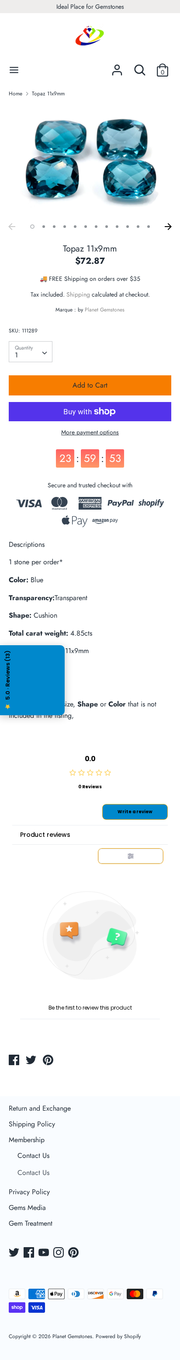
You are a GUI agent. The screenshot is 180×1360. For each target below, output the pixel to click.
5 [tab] (75, 226)
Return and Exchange (40, 1108)
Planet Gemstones (105, 310)
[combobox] (30, 351)
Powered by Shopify (118, 1336)
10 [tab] (127, 226)
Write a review (135, 811)
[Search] (140, 67)
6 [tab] (85, 226)
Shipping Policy (32, 1124)
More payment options (90, 432)
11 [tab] (138, 226)
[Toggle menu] (14, 70)
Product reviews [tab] (45, 834)
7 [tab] (96, 226)
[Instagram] (59, 1253)
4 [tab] (64, 226)
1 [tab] (32, 226)
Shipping (78, 294)
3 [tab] (54, 226)
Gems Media (27, 1208)
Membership (27, 1140)
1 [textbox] (16, 355)
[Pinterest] (74, 1253)
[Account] (117, 67)
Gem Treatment (30, 1223)
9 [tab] (117, 226)
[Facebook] (30, 1253)
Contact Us (33, 1155)
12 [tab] (148, 226)
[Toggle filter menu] (130, 856)
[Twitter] (15, 1253)
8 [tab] (106, 226)
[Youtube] (44, 1253)
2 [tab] (43, 226)
